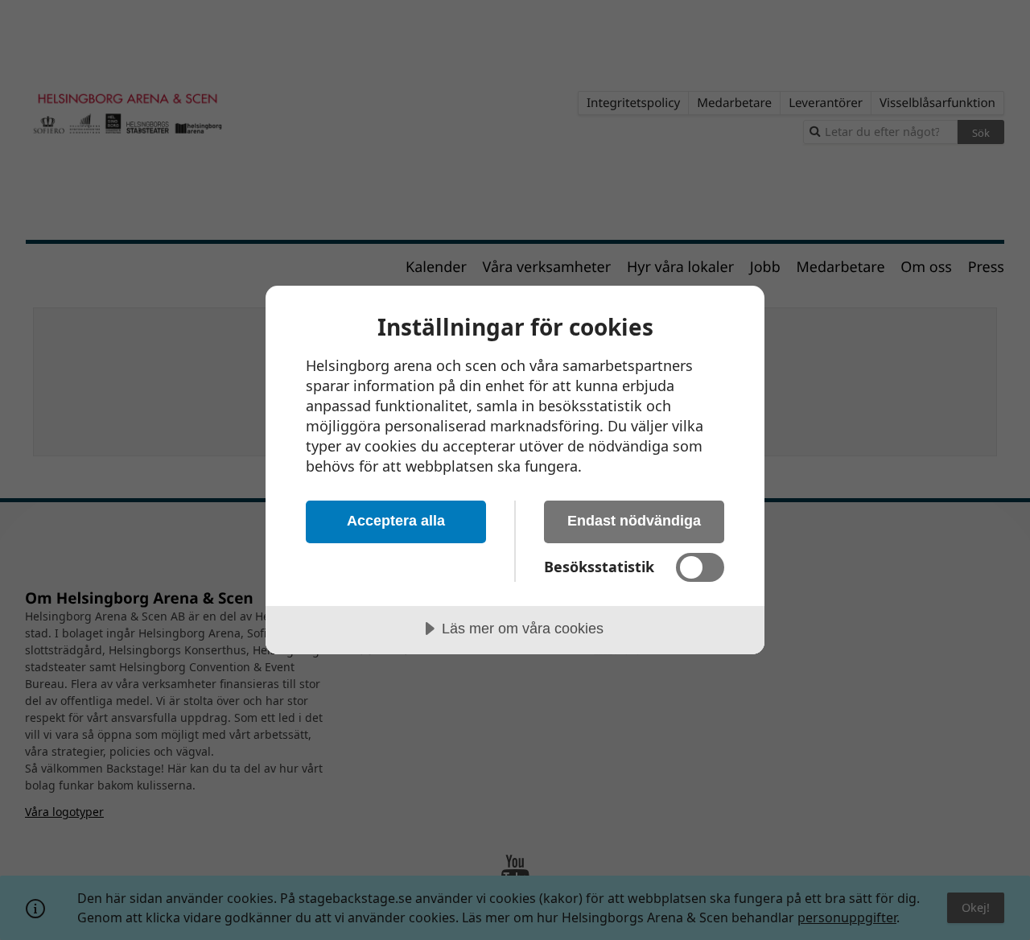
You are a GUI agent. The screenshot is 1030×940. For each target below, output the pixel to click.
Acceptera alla (396, 521)
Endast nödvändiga (634, 521)
